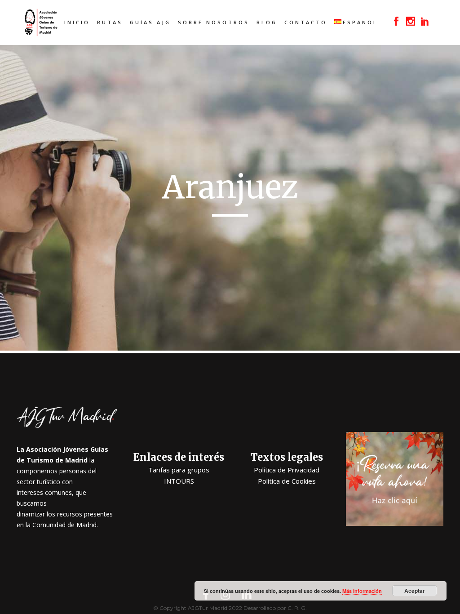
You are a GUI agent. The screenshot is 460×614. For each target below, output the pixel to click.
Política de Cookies (287, 480)
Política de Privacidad (286, 469)
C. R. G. (297, 608)
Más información (362, 590)
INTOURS (179, 480)
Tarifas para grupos (178, 469)
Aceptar (414, 591)
